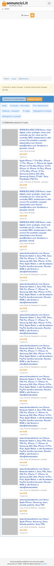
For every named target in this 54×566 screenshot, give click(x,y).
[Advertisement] (27, 48)
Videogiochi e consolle (11, 116)
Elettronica (23, 78)
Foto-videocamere (40, 105)
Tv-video (26, 111)
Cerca (26, 15)
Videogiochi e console (42, 111)
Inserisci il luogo (34, 99)
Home (6, 78)
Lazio (14, 78)
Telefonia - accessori (10, 111)
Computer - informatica (19, 105)
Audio (4, 105)
